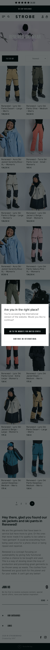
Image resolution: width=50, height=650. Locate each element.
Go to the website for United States (25, 331)
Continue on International (25, 339)
